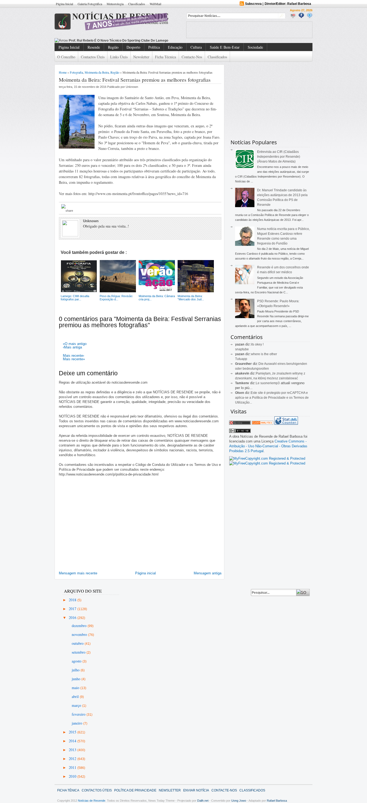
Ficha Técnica (165, 56)
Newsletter (141, 56)
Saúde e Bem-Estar (225, 47)
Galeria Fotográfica (90, 4)
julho (76, 669)
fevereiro (79, 714)
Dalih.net (202, 800)
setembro (79, 652)
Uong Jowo (238, 800)
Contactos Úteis (93, 56)
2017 (73, 608)
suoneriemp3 (270, 383)
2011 (73, 767)
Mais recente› (73, 355)
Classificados (136, 4)
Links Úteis (119, 56)
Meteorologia (115, 4)
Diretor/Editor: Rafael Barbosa (288, 4)
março (77, 705)
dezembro (80, 625)
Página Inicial (64, 4)
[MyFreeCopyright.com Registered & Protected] (267, 458)
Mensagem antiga (207, 573)
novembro (80, 634)
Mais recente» (74, 359)
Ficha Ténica (68, 790)
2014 (73, 740)
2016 (73, 617)
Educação (175, 47)
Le (258, 383)
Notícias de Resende (91, 800)
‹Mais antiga (72, 347)
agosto (77, 661)
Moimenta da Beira (97, 72)
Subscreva (253, 4)
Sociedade (255, 47)
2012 (73, 758)
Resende (94, 47)
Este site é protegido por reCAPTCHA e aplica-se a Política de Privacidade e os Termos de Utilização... (272, 397)
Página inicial (145, 573)
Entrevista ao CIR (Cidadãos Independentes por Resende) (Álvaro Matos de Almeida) (278, 156)
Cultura (196, 47)
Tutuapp (241, 359)
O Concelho (66, 56)
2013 (73, 749)
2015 (73, 731)
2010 (73, 776)
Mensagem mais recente (78, 573)
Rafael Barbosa (277, 800)
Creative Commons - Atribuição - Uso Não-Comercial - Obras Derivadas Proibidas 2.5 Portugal (268, 446)
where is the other (264, 354)
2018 (73, 599)
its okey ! (257, 344)
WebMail (155, 4)
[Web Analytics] (262, 424)
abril (76, 696)
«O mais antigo (75, 343)
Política (154, 47)
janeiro (77, 723)
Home (63, 72)
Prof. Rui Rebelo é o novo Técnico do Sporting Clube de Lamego (118, 40)
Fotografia (76, 72)
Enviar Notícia (196, 790)
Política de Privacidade (135, 790)
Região (113, 47)
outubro (78, 643)
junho (76, 678)
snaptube (242, 349)
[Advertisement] (249, 30)
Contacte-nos (192, 56)
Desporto (133, 47)
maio (76, 687)
